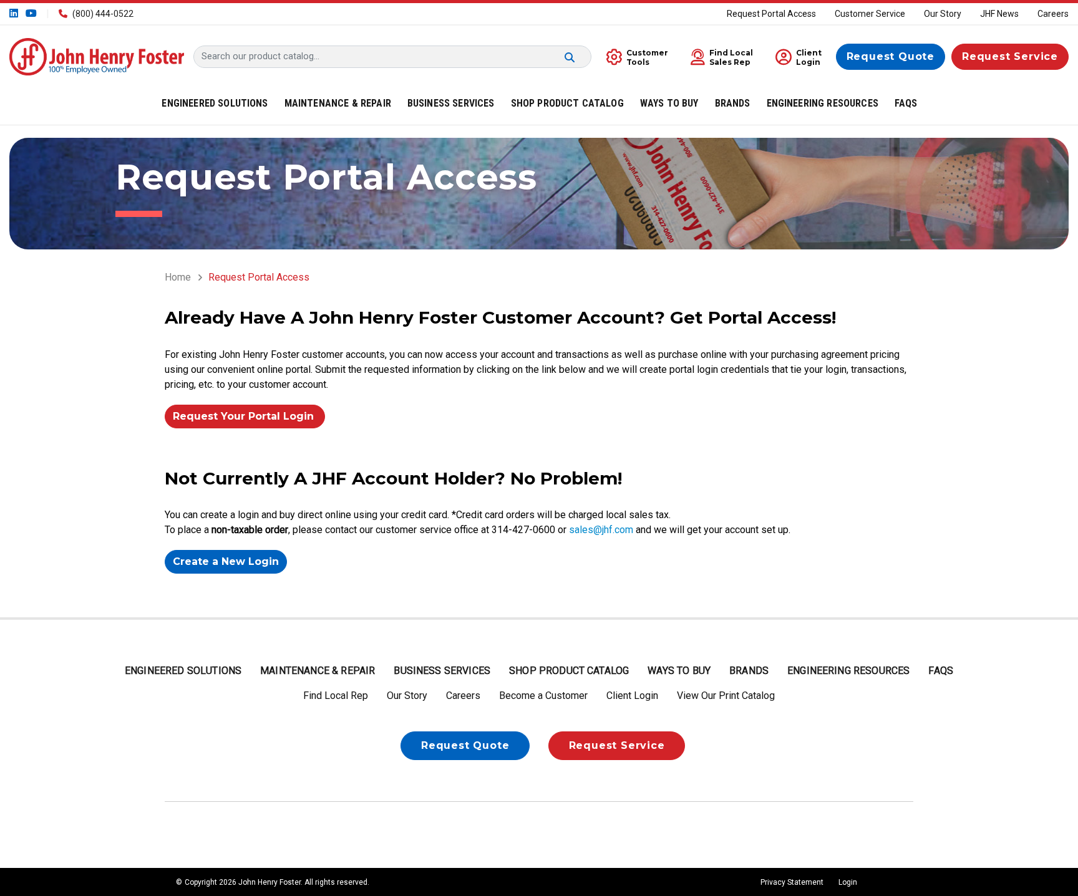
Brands (749, 671)
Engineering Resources (848, 671)
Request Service (1010, 56)
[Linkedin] (15, 13)
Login (847, 882)
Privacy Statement (791, 882)
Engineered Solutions (183, 671)
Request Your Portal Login (245, 416)
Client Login (632, 695)
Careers (1053, 14)
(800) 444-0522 (103, 14)
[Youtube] (30, 13)
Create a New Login (226, 561)
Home (178, 277)
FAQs (940, 671)
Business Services (442, 671)
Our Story (942, 14)
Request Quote (891, 56)
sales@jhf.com (601, 530)
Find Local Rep (335, 695)
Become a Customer (543, 695)
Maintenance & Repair (317, 671)
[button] (718, 56)
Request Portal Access (771, 14)
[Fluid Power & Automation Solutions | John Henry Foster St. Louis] (96, 56)
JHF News (999, 14)
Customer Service (870, 14)
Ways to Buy (679, 671)
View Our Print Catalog (726, 695)
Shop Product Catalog (569, 671)
